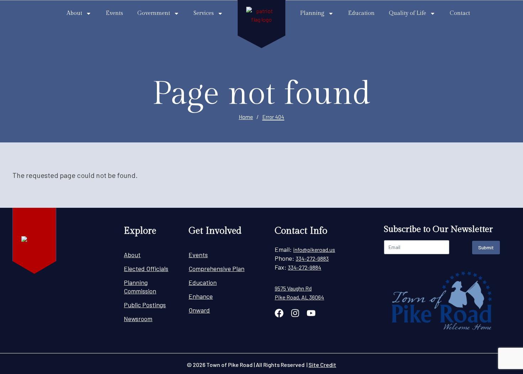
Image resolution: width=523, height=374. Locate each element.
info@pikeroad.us (314, 249)
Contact (460, 13)
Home (246, 116)
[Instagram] (295, 313)
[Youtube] (311, 313)
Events (114, 13)
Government (153, 13)
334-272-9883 (312, 258)
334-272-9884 (304, 267)
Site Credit (322, 364)
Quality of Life (407, 13)
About (74, 13)
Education (361, 13)
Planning (312, 13)
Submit (486, 247)
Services (204, 13)
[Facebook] (279, 313)
